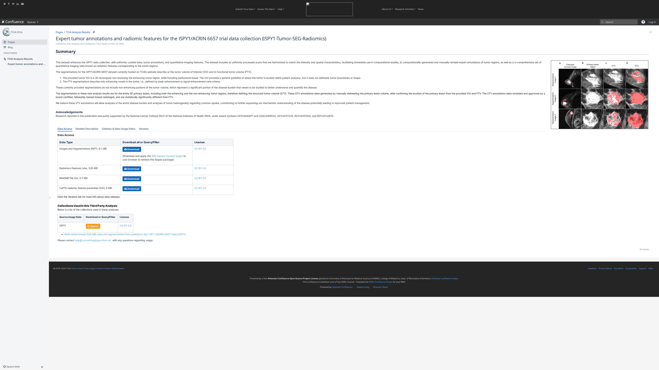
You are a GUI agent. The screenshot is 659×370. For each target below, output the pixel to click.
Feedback (592, 268)
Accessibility (631, 268)
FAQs (651, 268)
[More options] (650, 32)
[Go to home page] (12, 21)
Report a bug (363, 287)
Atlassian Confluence (342, 287)
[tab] (65, 128)
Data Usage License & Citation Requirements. (104, 268)
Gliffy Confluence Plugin (380, 282)
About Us (388, 9)
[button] (643, 21)
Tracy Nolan (102, 43)
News (421, 9)
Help (281, 9)
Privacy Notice (605, 268)
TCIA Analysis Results (78, 32)
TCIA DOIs (16, 32)
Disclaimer (618, 268)
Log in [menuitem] (652, 22)
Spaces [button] (31, 22)
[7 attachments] (94, 32)
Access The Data (266, 9)
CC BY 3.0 (200, 148)
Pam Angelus (73, 43)
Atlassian (354, 294)
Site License (77, 268)
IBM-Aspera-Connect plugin (167, 156)
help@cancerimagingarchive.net (93, 240)
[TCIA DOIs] (7, 32)
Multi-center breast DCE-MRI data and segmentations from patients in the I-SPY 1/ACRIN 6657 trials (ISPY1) (125, 234)
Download (133, 149)
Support (642, 268)
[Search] (602, 22)
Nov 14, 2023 (117, 43)
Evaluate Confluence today (445, 278)
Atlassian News (380, 287)
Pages (59, 32)
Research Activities (406, 9)
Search (94, 226)
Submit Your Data (245, 9)
